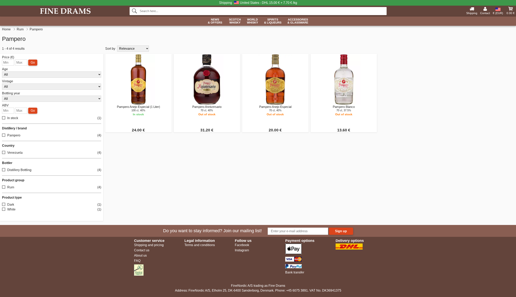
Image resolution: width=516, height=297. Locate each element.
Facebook (242, 245)
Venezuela (54, 152)
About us (140, 255)
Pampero (54, 135)
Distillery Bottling (54, 170)
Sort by (110, 48)
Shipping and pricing (149, 245)
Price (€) (8, 57)
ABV (5, 105)
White (54, 209)
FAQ (137, 260)
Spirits (272, 21)
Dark (54, 204)
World (252, 21)
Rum (54, 187)
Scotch (235, 21)
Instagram (242, 250)
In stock (54, 118)
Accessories (297, 21)
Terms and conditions (199, 245)
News (215, 21)
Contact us (141, 250)
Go (33, 62)
